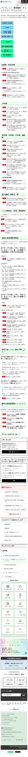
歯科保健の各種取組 (8, 568)
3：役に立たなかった (8, 470)
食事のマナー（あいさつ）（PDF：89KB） (16, 332)
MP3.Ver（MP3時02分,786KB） (11, 373)
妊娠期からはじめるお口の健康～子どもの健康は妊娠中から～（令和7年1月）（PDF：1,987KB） (16, 76)
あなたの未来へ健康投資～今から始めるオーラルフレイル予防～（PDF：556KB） (16, 173)
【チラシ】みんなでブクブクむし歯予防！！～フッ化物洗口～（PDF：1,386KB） (14, 226)
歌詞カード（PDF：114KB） (13, 376)
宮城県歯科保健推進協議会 (10, 564)
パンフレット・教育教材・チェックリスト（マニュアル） (14, 560)
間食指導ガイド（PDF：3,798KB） (16, 95)
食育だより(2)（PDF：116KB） (15, 342)
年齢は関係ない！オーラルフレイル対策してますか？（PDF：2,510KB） (16, 188)
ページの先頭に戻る (14, 709)
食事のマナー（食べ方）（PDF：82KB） (15, 336)
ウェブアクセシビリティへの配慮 (10, 717)
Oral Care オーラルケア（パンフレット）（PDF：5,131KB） (16, 146)
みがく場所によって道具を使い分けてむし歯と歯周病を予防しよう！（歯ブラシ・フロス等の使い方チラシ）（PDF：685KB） (16, 128)
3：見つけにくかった (8, 477)
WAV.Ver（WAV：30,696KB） (17, 372)
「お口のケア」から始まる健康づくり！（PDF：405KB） (16, 142)
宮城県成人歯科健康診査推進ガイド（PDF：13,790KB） (16, 181)
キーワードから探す (7, 691)
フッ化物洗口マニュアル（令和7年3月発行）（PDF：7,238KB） (15, 220)
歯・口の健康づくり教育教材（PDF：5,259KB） (16, 259)
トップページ (3, 703)
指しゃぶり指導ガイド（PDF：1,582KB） (15, 88)
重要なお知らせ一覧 (14, 514)
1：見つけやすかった (8, 475)
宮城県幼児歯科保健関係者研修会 (11, 72)
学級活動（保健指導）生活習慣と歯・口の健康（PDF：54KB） (16, 325)
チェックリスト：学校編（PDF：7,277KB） (15, 419)
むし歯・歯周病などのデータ (12, 532)
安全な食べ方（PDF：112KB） (15, 329)
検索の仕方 (25, 698)
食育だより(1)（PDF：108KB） (15, 339)
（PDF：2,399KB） (16, 423)
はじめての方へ (7, 722)
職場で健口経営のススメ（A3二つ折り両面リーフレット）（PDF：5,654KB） (16, 155)
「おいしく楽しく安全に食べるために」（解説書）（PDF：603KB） (16, 313)
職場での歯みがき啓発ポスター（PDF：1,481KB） (15, 150)
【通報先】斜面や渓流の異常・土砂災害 (15, 509)
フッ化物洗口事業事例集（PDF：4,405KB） (13, 231)
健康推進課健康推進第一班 (9, 443)
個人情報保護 (6, 715)
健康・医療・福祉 (10, 703)
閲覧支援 (22, 2)
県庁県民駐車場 (19, 739)
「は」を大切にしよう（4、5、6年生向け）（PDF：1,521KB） (17, 112)
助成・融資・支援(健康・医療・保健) (9, 434)
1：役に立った (7, 468)
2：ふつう (15, 468)
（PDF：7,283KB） (16, 427)
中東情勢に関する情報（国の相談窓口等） (14, 500)
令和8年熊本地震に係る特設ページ (14, 496)
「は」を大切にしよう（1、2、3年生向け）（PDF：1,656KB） (17, 108)
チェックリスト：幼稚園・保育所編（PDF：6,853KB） (16, 415)
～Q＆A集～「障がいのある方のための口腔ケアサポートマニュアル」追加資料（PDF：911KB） (17, 204)
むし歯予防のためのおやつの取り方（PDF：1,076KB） (16, 69)
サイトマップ (6, 724)
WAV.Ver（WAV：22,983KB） (17, 393)
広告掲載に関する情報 (8, 719)
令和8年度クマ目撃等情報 (11, 492)
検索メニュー (26, 2)
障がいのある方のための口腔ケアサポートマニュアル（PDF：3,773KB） (16, 199)
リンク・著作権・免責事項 (9, 714)
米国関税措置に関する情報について (14, 505)
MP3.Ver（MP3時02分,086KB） (11, 395)
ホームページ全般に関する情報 (10, 720)
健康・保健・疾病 (18, 703)
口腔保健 (4, 550)
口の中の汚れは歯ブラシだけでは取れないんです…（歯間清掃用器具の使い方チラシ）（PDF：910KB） (16, 121)
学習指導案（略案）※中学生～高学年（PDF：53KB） (16, 321)
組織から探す (8, 540)
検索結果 (7, 528)
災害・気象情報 (19, 2)
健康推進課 (7, 524)
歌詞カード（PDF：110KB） (13, 398)
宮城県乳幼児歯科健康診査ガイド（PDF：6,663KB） (15, 81)
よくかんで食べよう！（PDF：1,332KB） (15, 116)
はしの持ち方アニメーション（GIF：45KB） (13, 344)
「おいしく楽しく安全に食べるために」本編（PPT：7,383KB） (16, 306)
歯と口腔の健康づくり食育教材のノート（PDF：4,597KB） (16, 317)
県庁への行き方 (7, 739)
